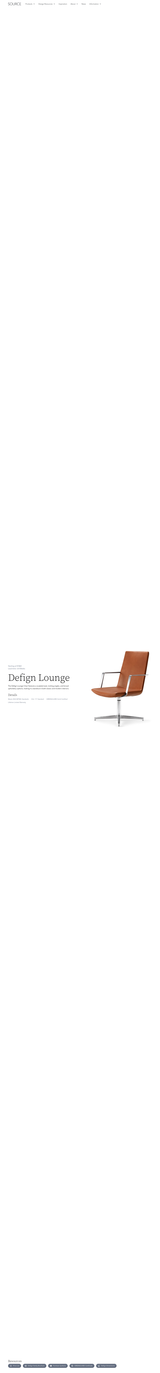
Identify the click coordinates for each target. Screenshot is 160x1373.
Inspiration (63, 4)
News (84, 4)
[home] (14, 4)
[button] (30, 4)
